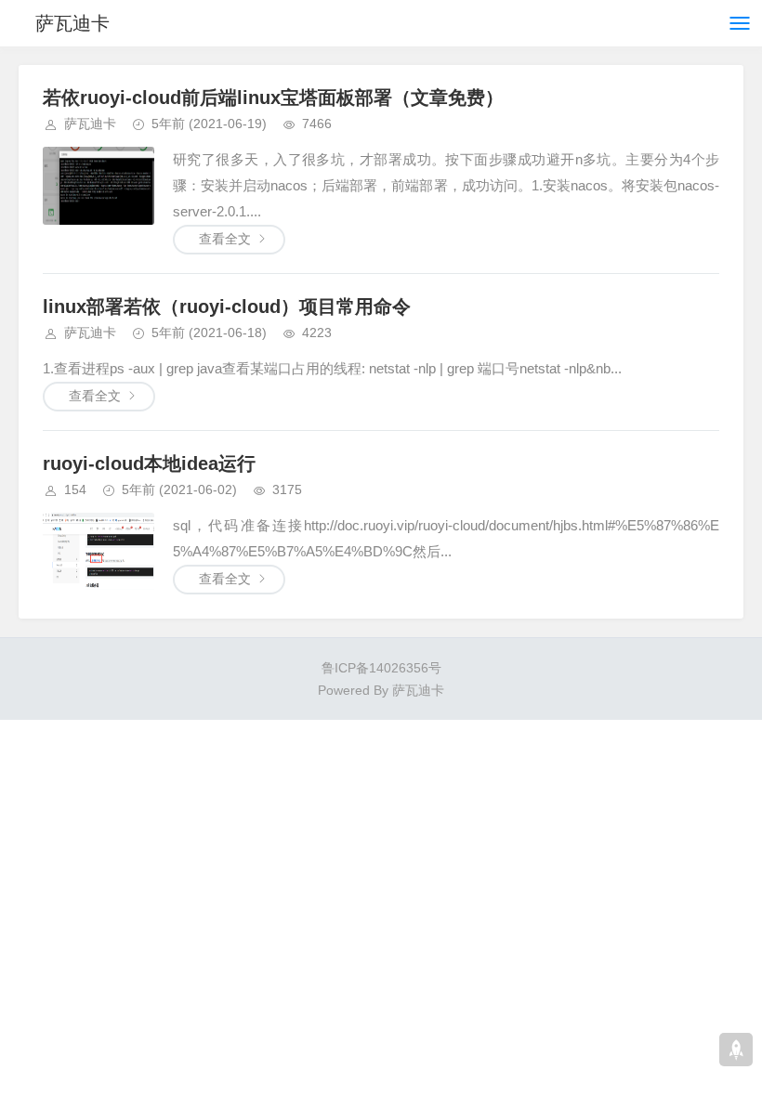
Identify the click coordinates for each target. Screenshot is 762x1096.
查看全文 (225, 238)
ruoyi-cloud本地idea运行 (149, 463)
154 (75, 489)
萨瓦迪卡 (72, 23)
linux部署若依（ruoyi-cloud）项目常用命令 (227, 306)
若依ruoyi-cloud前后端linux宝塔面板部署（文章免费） (273, 97)
